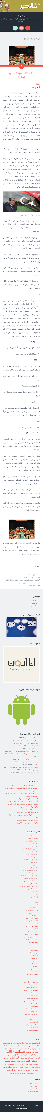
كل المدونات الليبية (32, 835)
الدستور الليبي (26, 1052)
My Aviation (34, 606)
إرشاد (5, 1043)
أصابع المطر (34, 1022)
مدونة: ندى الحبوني (32, 918)
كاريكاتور (18, 1067)
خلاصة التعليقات (33, 1089)
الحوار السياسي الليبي (8, 1048)
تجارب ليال (34, 1003)
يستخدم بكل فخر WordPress (27, 1105)
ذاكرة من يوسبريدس (31, 947)
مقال (20, 583)
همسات (35, 1017)
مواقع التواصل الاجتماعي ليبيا (21, 1073)
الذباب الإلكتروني (26, 807)
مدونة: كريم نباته (30, 854)
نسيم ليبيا (35, 902)
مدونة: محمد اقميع (32, 939)
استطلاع (26, 1046)
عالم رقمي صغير (32, 891)
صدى (33, 846)
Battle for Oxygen (32, 910)
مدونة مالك (34, 995)
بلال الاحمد (34, 820)
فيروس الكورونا (24, 1067)
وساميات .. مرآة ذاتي (31, 982)
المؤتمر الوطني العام (22, 580)
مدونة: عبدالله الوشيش (27, 875)
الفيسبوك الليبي (28, 1055)
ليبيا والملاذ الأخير (29, 881)
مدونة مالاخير (21, 16)
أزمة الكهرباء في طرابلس (15, 1043)
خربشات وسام (33, 985)
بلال (36, 807)
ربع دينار (35, 748)
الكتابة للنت (21, 1055)
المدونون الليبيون (25, 1058)
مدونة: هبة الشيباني (29, 859)
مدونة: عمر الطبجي (31, 931)
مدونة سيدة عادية (32, 1030)
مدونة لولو (34, 1006)
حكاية (9, 1064)
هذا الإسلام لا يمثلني (31, 738)
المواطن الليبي (9, 580)
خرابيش (35, 899)
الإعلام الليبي (33, 1048)
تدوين (18, 1061)
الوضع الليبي (36, 583)
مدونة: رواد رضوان (29, 870)
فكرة (30, 1067)
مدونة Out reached (32, 987)
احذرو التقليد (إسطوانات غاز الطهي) (26, 751)
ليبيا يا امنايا (34, 1019)
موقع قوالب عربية (21, 1108)
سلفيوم (35, 966)
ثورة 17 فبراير (24, 1064)
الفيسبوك (36, 1055)
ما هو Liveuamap (21, 820)
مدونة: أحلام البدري (29, 849)
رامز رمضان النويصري (31, 577)
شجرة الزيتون (33, 913)
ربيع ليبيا (35, 915)
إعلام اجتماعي (34, 1046)
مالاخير (32, 862)
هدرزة (10, 1073)
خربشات (35, 603)
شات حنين (34, 793)
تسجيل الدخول (33, 1083)
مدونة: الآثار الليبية (32, 926)
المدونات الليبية (35, 1058)
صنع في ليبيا (31, 883)
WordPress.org (33, 1091)
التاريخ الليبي (26, 1048)
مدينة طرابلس (26, 1070)
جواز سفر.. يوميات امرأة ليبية (28, 886)
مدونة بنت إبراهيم (32, 961)
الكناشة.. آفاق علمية (31, 921)
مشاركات (19, 1070)
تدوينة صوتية (10, 1061)
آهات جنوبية (31, 843)
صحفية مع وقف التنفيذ (30, 937)
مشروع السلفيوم (32, 998)
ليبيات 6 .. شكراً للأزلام (30, 759)
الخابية (36, 929)
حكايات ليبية (15, 1064)
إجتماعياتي (34, 897)
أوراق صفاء (34, 1027)
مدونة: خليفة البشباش (31, 934)
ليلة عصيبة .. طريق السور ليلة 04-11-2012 (24, 754)
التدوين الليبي (18, 1049)
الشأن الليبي (34, 580)
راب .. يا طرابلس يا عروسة (29, 762)
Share (38, 84)
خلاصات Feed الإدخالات (30, 1086)
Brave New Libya (32, 1009)
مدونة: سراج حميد (29, 878)
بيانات (22, 1061)
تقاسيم (35, 923)
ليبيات (9, 1067)
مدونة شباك (34, 993)
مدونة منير (34, 969)
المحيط (35, 905)
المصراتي (35, 955)
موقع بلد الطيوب (32, 600)
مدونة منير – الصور (32, 971)
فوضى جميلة (34, 953)
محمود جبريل (27, 583)
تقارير (30, 1064)
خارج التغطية (34, 1011)
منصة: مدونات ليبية (32, 841)
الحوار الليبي (35, 1052)
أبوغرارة (32, 867)
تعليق (35, 1063)
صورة (33, 1067)
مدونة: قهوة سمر (32, 974)
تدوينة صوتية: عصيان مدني (29, 772)
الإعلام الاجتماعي (12, 1046)
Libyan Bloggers (32, 838)
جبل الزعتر (34, 958)
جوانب (36, 894)
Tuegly (33, 857)
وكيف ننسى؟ (16, 785)
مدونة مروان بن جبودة (31, 990)
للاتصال (35, 764)
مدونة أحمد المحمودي (31, 1001)
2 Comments (32, 585)
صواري (32, 851)
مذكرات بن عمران (32, 1025)
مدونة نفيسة (34, 945)
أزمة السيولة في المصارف (31, 1043)
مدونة (33, 865)
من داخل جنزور (33, 907)
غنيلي (18, 812)
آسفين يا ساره (33, 746)
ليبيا (14, 1067)
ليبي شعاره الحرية (29, 873)
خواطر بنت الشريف (31, 1014)
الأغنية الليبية (19, 1046)
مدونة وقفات (34, 963)
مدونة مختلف (33, 942)
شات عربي (34, 788)
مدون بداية (34, 950)
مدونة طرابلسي (33, 889)
